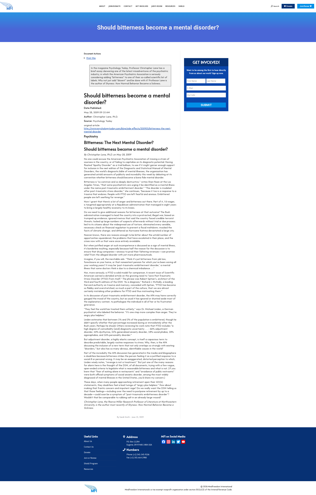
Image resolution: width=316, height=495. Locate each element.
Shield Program (91, 463)
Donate (87, 452)
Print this (91, 58)
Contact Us (89, 447)
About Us (88, 441)
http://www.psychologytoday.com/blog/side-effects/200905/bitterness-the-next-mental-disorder (127, 130)
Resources (88, 469)
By (123, 417)
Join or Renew (90, 458)
